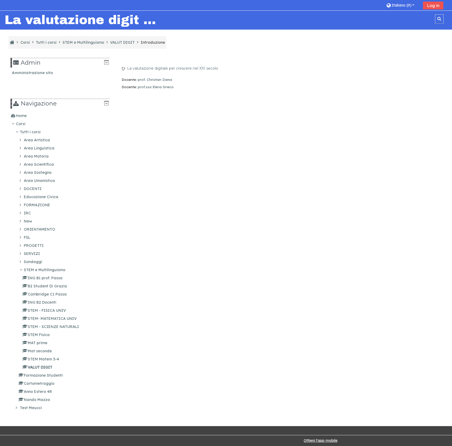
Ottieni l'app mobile (320, 440)
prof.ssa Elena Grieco (156, 87)
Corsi (20, 123)
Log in (433, 5)
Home (21, 115)
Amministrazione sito (32, 72)
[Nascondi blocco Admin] (106, 62)
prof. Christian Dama (155, 79)
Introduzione (153, 42)
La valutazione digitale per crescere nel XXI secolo (172, 68)
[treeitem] (60, 115)
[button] (402, 5)
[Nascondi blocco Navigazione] (106, 103)
